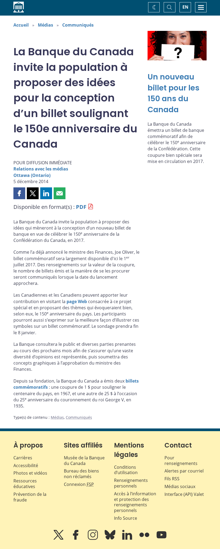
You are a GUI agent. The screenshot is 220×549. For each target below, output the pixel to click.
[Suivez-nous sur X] (59, 538)
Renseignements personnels (131, 483)
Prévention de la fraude (29, 497)
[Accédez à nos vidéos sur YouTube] (161, 538)
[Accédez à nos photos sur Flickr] (144, 538)
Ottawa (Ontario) (31, 175)
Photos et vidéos (30, 473)
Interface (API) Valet (184, 494)
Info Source (125, 518)
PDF (81, 206)
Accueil (21, 25)
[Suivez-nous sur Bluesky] (110, 538)
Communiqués (78, 25)
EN (185, 7)
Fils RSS (171, 479)
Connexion (79, 484)
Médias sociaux (179, 486)
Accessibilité (25, 465)
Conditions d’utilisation (126, 470)
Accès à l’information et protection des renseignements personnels (135, 502)
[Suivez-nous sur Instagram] (93, 538)
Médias (45, 25)
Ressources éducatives (25, 483)
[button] (19, 193)
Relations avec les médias (40, 169)
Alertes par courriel (184, 471)
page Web (77, 301)
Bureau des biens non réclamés (81, 473)
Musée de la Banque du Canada (84, 460)
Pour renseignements (180, 460)
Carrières (22, 458)
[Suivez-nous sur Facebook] (76, 538)
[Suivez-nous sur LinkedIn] (127, 538)
